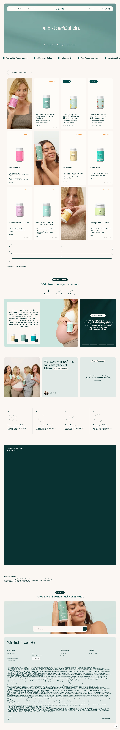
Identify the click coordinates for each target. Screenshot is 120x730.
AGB (33, 653)
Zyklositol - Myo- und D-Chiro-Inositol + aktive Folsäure (45, 116)
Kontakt (62, 656)
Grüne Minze (95, 167)
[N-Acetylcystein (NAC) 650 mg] (19, 203)
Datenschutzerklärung (38, 656)
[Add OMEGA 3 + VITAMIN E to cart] (36, 340)
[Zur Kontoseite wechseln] (106, 9)
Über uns (92, 8)
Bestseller (12, 8)
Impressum (10, 656)
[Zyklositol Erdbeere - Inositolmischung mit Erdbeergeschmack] (100, 94)
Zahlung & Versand (12, 658)
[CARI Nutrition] (60, 9)
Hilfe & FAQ (63, 653)
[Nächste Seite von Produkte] (62, 261)
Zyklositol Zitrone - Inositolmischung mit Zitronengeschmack (71, 116)
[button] (52, 81)
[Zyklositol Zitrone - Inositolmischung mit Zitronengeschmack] (73, 94)
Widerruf (36, 658)
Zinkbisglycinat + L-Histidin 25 (100, 223)
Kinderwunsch (68, 167)
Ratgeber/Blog (93, 653)
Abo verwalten (11, 653)
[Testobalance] (19, 147)
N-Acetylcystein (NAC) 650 (19, 222)
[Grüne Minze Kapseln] (100, 147)
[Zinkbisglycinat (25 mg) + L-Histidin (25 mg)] (100, 203)
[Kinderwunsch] (73, 147)
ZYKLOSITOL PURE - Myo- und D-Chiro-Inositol (46, 223)
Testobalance (14, 167)
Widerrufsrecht (11, 660)
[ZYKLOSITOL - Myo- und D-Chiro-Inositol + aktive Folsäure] (46, 94)
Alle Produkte (21, 8)
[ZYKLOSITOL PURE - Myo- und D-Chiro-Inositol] (46, 203)
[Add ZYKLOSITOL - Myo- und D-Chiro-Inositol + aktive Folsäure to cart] (26, 340)
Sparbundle (31, 8)
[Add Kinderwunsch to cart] (16, 340)
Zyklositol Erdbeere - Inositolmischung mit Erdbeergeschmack (98, 116)
